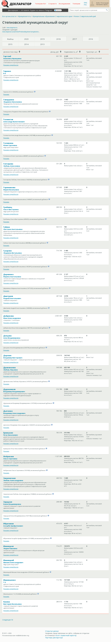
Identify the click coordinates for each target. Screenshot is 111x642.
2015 (10, 44)
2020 (26, 39)
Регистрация (105, 3)
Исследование (64, 4)
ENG (85, 3)
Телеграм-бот (40, 4)
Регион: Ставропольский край (85, 16)
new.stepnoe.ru (12, 28)
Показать (6, 94)
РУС (85, 5)
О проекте (52, 4)
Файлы (10, 39)
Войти (98, 3)
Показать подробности (10, 65)
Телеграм (76, 4)
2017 (74, 39)
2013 (42, 44)
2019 (42, 39)
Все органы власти (9, 16)
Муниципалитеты (24, 16)
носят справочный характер (66, 635)
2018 (58, 39)
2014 (26, 44)
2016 (91, 39)
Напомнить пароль (102, 4)
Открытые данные (52, 631)
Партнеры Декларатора (54, 638)
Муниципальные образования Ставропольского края (52, 16)
